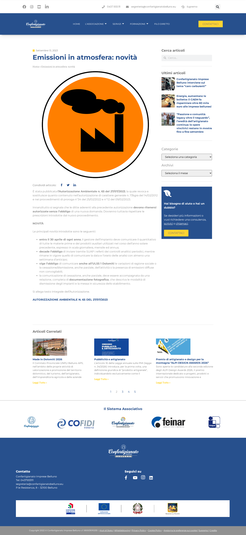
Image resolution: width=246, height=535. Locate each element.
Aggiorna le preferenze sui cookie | (181, 530)
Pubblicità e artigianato (109, 359)
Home (76, 24)
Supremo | (204, 530)
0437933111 (27, 480)
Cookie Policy (155, 530)
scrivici (168, 223)
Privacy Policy (139, 530)
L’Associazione (94, 24)
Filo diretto (162, 24)
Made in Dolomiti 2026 (47, 359)
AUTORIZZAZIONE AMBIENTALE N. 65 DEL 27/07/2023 (70, 299)
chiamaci (182, 223)
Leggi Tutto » (40, 382)
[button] (217, 7)
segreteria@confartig (29, 484)
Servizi (117, 24)
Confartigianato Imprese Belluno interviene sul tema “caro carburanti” (193, 83)
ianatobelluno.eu (52, 484)
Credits (213, 530)
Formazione (137, 24)
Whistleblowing (122, 530)
